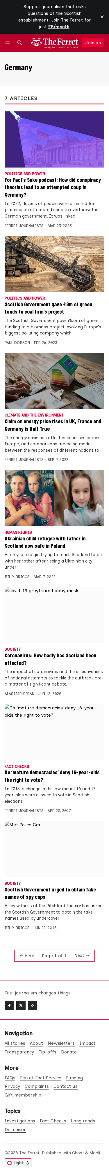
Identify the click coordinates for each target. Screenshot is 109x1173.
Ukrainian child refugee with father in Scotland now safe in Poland (45, 542)
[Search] (20, 43)
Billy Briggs (17, 577)
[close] (102, 17)
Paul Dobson (17, 343)
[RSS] (32, 1005)
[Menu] (8, 43)
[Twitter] (21, 1005)
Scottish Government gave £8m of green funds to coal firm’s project (48, 307)
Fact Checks (17, 767)
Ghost (78, 1153)
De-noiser (15, 1129)
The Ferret (29, 1153)
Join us (93, 42)
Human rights (18, 533)
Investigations (20, 1121)
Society (13, 650)
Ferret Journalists (24, 226)
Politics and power (25, 174)
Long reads (83, 1121)
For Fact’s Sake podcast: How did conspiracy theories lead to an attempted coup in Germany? (53, 187)
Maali (94, 1153)
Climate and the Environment (34, 415)
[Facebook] (9, 1005)
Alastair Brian (19, 694)
